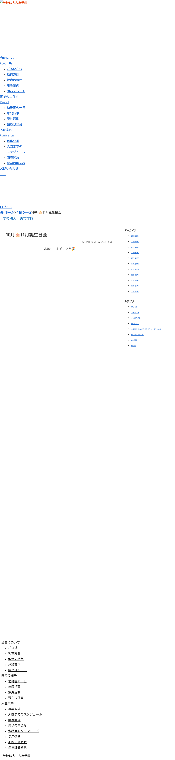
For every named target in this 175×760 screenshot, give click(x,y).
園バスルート (16, 91)
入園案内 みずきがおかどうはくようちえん (146, 329)
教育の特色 (14, 79)
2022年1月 (135, 252)
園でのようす (9, 99)
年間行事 (13, 113)
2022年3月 (135, 241)
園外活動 (134, 340)
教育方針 (13, 74)
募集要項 (13, 140)
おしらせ (134, 307)
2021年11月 (135, 264)
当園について (9, 60)
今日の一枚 (135, 323)
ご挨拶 (12, 647)
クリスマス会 (135, 318)
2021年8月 (135, 280)
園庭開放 (13, 157)
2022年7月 (135, 236)
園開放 (133, 345)
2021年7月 (135, 286)
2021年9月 (135, 275)
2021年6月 (135, 291)
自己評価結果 (17, 747)
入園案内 (7, 132)
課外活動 (13, 118)
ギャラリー (135, 312)
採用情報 (14, 736)
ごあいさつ (14, 68)
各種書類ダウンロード (23, 730)
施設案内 (13, 85)
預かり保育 (14, 124)
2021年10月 (135, 269)
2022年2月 (135, 247)
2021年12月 (135, 258)
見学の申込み (16, 163)
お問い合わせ (17, 742)
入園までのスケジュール (25, 714)
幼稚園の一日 (16, 107)
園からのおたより (137, 334)
